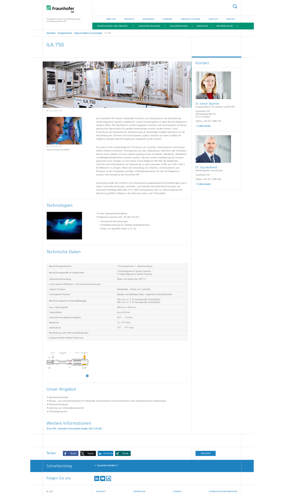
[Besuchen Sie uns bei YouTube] (102, 478)
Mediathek (202, 26)
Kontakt (213, 19)
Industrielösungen (149, 26)
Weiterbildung (224, 26)
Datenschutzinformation (223, 491)
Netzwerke (148, 19)
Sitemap (177, 491)
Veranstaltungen (190, 19)
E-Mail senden (204, 126)
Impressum (139, 491)
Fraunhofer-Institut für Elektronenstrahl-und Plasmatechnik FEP (63, 20)
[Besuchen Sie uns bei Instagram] (108, 478)
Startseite (51, 33)
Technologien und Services (112, 26)
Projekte (129, 19)
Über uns (111, 19)
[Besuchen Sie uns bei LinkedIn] (96, 478)
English (231, 19)
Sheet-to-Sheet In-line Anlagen (88, 33)
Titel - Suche (234, 6)
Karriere (167, 19)
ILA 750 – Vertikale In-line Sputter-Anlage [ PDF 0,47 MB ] (76, 428)
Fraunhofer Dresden (106, 465)
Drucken (205, 453)
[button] (70, 453)
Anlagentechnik (179, 26)
